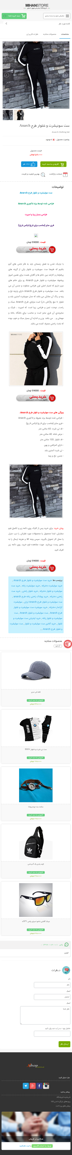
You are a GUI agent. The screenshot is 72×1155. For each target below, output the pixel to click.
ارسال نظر (64, 1044)
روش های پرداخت (63, 1106)
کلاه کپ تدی (36, 692)
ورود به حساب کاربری (42, 1146)
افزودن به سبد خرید (50, 164)
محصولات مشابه (49, 34)
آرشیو (58, 646)
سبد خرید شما (14, 16)
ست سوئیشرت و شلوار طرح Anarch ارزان (43, 602)
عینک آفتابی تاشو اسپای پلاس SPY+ (36, 922)
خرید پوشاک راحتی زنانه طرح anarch (31, 596)
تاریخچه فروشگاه (63, 1097)
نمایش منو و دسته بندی (54, 16)
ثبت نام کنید (24, 1146)
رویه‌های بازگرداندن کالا (60, 1102)
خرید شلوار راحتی (30, 591)
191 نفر (26, 164)
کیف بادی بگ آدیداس (36, 864)
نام (69, 979)
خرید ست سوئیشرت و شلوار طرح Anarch (33, 580)
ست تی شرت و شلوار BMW (36, 750)
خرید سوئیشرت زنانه (31, 586)
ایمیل (68, 991)
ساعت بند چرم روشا (35, 807)
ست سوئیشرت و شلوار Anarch (34, 613)
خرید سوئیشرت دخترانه (52, 586)
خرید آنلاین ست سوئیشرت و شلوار (40, 624)
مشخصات (65, 34)
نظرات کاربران (32, 34)
